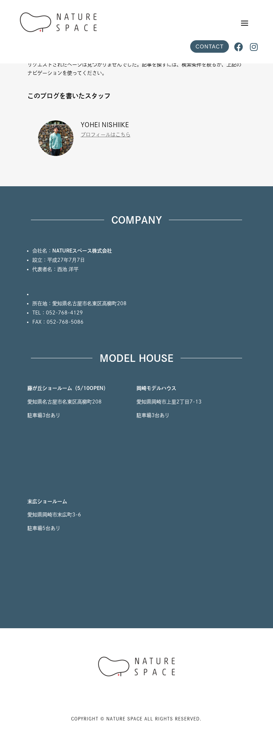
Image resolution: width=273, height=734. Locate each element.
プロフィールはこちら (105, 134)
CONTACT (210, 46)
